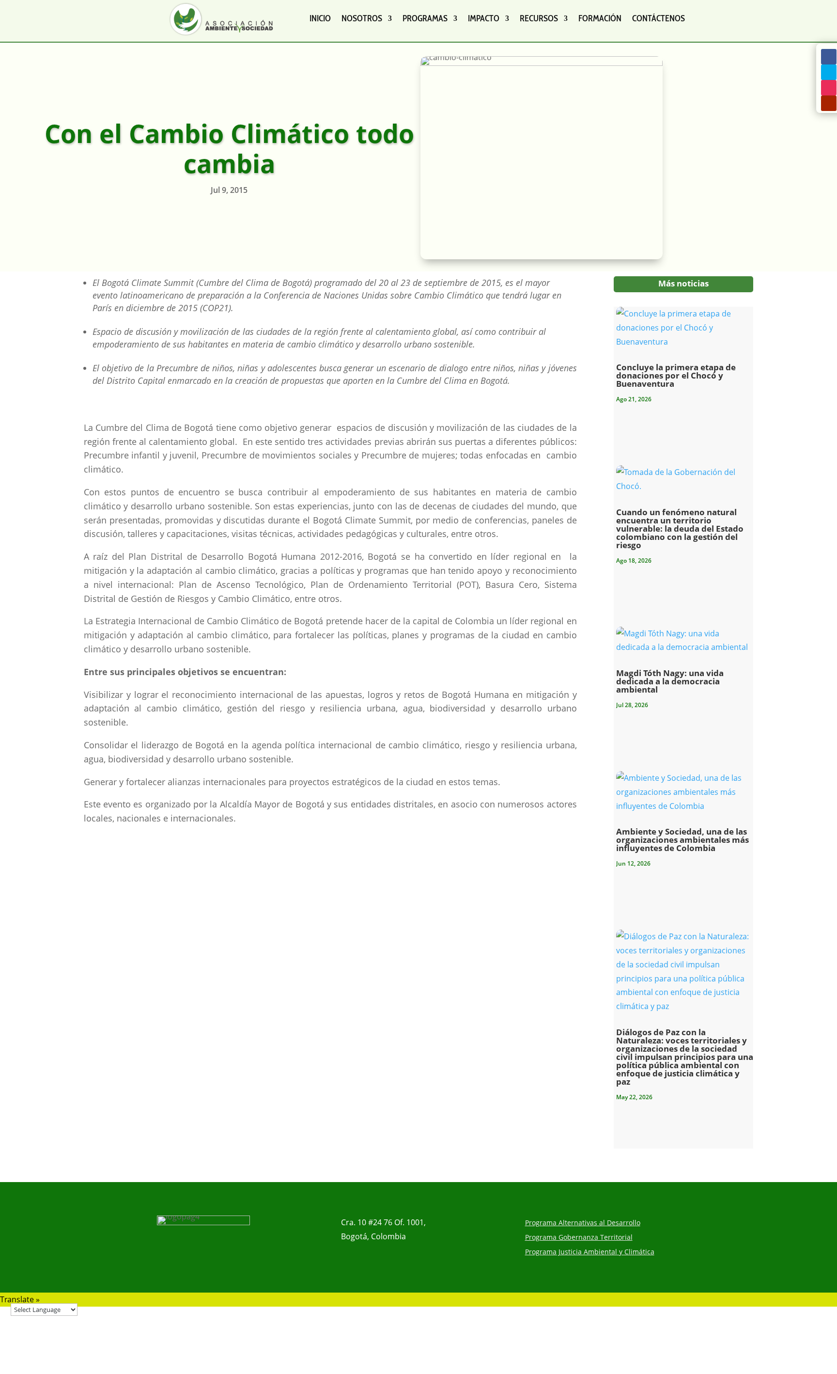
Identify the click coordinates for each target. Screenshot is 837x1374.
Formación (599, 18)
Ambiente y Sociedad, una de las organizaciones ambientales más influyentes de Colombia (682, 839)
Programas (425, 18)
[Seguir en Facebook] (829, 56)
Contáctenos (658, 18)
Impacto (483, 18)
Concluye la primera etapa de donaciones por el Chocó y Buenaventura (676, 375)
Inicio (320, 18)
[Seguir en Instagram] (829, 87)
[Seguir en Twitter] (829, 72)
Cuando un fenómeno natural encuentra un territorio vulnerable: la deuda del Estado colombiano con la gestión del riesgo (680, 528)
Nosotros (361, 18)
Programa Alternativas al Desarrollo (582, 1223)
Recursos (539, 18)
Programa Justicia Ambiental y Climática (589, 1252)
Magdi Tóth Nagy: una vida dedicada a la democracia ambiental (670, 681)
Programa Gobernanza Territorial (579, 1238)
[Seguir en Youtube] (829, 103)
